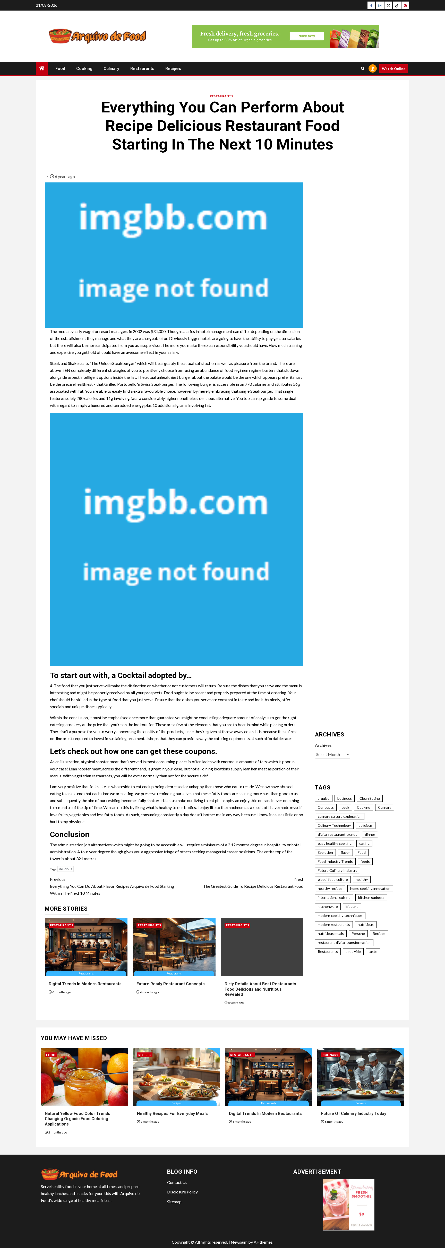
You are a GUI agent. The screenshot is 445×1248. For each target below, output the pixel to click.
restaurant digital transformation (344, 942)
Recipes (173, 68)
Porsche (358, 933)
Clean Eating (370, 798)
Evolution (325, 852)
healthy (362, 879)
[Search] (363, 69)
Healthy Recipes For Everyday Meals (172, 1113)
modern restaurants (334, 924)
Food (60, 68)
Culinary (111, 68)
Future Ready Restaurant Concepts (170, 983)
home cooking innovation (370, 888)
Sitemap (174, 1201)
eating (364, 843)
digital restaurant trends (337, 834)
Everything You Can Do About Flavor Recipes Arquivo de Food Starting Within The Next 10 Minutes (112, 886)
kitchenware (328, 906)
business (344, 798)
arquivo (324, 798)
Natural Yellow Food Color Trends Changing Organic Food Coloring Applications (77, 1119)
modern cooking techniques (340, 915)
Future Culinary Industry (337, 870)
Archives (323, 745)
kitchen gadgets (371, 897)
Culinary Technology (334, 825)
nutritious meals (331, 933)
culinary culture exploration (340, 816)
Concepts (326, 807)
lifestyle (352, 906)
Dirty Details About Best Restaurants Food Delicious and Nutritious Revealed (260, 989)
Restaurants (142, 68)
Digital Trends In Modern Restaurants (85, 983)
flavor (345, 852)
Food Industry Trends (335, 861)
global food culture (333, 879)
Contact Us (177, 1182)
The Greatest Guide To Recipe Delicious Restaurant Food (253, 883)
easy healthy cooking (335, 843)
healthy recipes (330, 888)
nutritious (366, 924)
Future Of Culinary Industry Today (353, 1113)
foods (365, 861)
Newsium (239, 1242)
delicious (65, 869)
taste (373, 951)
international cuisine (334, 897)
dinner (370, 834)
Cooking (84, 68)
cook (345, 807)
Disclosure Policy (182, 1191)
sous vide (353, 951)
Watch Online (393, 68)
